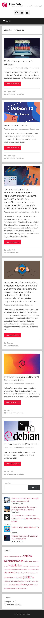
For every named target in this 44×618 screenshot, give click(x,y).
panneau (35, 572)
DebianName (34, 68)
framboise (14, 581)
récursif (20, 581)
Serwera (28, 581)
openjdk (25, 572)
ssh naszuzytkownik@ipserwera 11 (21, 444)
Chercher (7, 483)
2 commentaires (12, 253)
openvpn (30, 572)
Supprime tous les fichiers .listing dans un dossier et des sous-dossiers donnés (25, 518)
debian (27, 556)
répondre (20, 572)
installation (15, 565)
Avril (25, 588)
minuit (12, 569)
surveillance (17, 569)
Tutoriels (10, 343)
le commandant (12, 556)
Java (24, 566)
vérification (12, 585)
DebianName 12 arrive (15, 125)
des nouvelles (10, 572)
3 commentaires (12, 346)
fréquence (19, 556)
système (21, 584)
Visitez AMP (11, 91)
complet (7, 577)
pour (30, 561)
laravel (37, 566)
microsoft (7, 569)
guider (27, 577)
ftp (37, 561)
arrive (29, 569)
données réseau (35, 569)
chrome (6, 556)
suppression (28, 566)
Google (6, 566)
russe (23, 581)
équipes (35, 585)
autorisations (7, 588)
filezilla (34, 561)
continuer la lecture (12, 84)
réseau (6, 585)
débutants (18, 577)
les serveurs (35, 581)
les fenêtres (14, 588)
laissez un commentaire (15, 94)
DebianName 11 (13, 560)
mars (13, 577)
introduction (20, 588)
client (33, 566)
